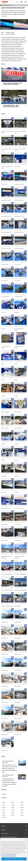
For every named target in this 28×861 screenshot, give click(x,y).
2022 (13, 805)
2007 (13, 815)
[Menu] (25, 2)
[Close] (26, 839)
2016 (13, 810)
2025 (13, 802)
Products (3, 829)
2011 (22, 812)
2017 (4, 810)
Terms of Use (4, 833)
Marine (4, 794)
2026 (4, 802)
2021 (22, 805)
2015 (22, 810)
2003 (4, 817)
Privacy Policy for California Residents (8, 854)
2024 (22, 802)
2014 (4, 812)
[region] (14, 849)
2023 (4, 805)
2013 (13, 812)
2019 (13, 807)
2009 (4, 815)
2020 (4, 807)
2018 (22, 807)
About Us (3, 826)
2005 (22, 815)
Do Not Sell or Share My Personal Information (14, 858)
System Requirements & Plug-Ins (9, 837)
